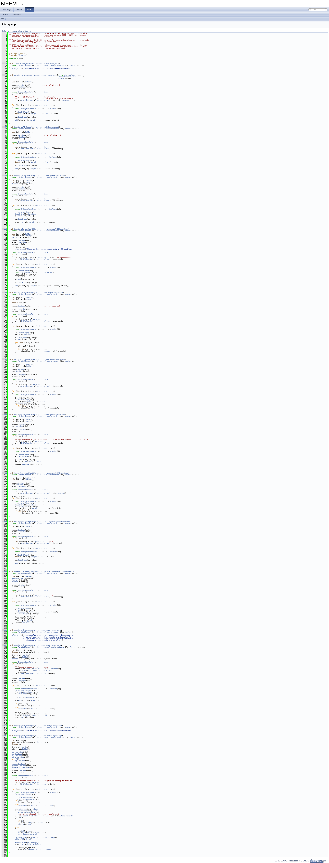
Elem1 (28, 669)
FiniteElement (24, 65)
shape (14, 764)
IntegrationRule (25, 92)
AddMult (25, 465)
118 (4, 229)
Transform (27, 692)
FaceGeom (41, 674)
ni (13, 756)
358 (4, 630)
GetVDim (28, 298)
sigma (28, 844)
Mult (22, 839)
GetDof (28, 82)
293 (4, 522)
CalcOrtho (19, 214)
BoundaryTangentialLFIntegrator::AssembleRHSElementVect (41, 229)
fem (2, 18)
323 (4, 572)
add (16, 120)
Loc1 (20, 692)
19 (4, 63)
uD (32, 816)
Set (22, 824)
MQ (17, 759)
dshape (15, 766)
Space (24, 670)
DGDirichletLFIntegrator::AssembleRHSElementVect (38, 726)
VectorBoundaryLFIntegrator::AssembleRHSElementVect (39, 359)
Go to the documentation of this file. (16, 31)
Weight (34, 114)
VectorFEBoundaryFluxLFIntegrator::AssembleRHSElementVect (42, 522)
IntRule (44, 92)
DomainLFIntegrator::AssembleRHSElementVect (35, 75)
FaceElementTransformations (50, 65)
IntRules (25, 100)
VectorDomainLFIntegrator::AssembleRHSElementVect (38, 292)
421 (4, 736)
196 (4, 359)
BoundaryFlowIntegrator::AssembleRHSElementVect (37, 630)
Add (23, 222)
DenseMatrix (26, 272)
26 (4, 75)
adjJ (14, 757)
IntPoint (53, 109)
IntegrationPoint (29, 109)
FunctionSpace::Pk (42, 670)
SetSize (21, 85)
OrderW (36, 669)
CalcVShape (23, 456)
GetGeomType (43, 100)
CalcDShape (23, 811)
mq (16, 761)
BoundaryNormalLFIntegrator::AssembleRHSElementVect (39, 175)
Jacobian (32, 214)
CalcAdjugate (21, 838)
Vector (73, 65)
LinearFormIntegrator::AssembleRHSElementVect (36, 63)
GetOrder (65, 100)
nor (13, 752)
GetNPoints (41, 105)
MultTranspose (36, 612)
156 (4, 292)
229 (4, 415)
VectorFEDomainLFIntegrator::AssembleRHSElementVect (39, 415)
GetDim (28, 180)
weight (33, 120)
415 (4, 726)
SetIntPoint (23, 112)
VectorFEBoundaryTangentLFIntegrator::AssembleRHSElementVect (44, 572)
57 (4, 127)
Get (31, 100)
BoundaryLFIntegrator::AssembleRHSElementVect (36, 127)
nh (13, 754)
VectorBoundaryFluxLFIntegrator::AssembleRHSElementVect (41, 473)
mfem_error (17, 68)
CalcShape (22, 117)
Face (20, 697)
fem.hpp (22, 55)
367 (4, 645)
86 (4, 175)
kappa (40, 742)
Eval (47, 114)
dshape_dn (16, 767)
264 (4, 473)
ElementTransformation (69, 77)
